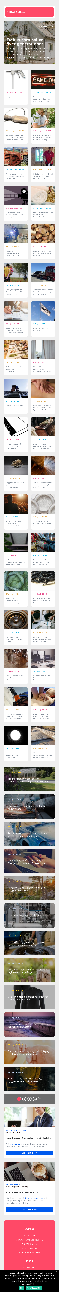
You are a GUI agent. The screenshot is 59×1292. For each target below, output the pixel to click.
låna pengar (15, 1144)
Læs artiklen (29, 1153)
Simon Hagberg (45, 29)
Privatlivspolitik (33, 1288)
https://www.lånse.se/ (34, 1198)
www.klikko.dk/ (32, 1252)
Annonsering (29, 1267)
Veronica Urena (13, 1132)
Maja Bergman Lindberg (17, 1187)
